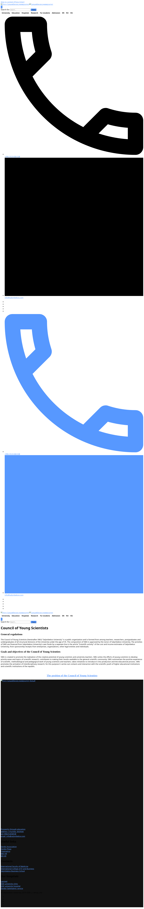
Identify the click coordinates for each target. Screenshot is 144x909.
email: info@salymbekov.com (13, 836)
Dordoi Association (9, 846)
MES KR (4, 853)
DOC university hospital (10, 886)
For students (45, 13)
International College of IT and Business (17, 869)
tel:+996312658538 (8, 834)
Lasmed (4, 881)
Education (16, 13)
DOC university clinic (9, 884)
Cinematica (5, 851)
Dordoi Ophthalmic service (12, 888)
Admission (56, 13)
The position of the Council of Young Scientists (72, 675)
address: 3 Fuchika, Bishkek (12, 831)
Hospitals (25, 13)
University (6, 13)
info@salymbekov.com (14, 297)
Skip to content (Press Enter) (12, 2)
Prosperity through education (13, 829)
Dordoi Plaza (6, 849)
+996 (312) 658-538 (12, 156)
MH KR (3, 856)
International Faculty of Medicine (14, 866)
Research (34, 13)
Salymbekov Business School (13, 871)
